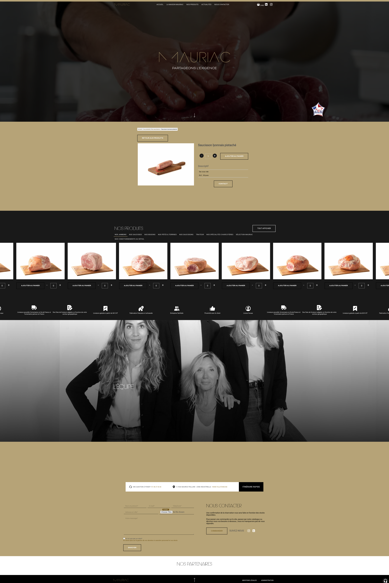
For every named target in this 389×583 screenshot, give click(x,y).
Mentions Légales (249, 579)
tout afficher (264, 227)
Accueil (160, 3)
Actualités (206, 3)
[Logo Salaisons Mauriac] (194, 59)
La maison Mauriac (174, 3)
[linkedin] (266, 4)
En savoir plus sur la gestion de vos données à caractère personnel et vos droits (150, 539)
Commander (217, 529)
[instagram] (271, 4)
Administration (267, 579)
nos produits (192, 3)
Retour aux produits (152, 136)
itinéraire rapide (251, 485)
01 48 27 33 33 (156, 485)
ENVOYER (132, 546)
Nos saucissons (155, 127)
